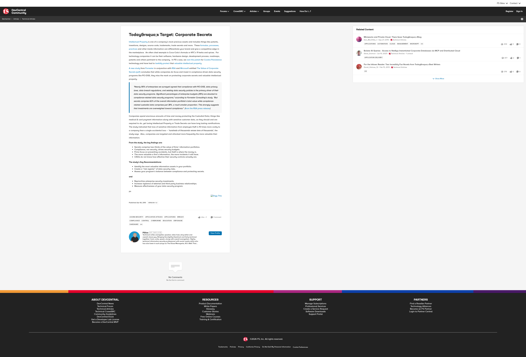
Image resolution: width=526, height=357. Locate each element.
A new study (134, 68)
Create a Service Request (315, 309)
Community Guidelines (105, 314)
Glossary (210, 309)
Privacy (241, 347)
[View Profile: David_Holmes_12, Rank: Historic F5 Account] (359, 66)
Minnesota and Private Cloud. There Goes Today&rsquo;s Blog (392, 37)
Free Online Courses (210, 316)
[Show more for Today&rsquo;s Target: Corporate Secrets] (141, 224)
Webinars (210, 314)
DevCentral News (105, 303)
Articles (16, 19)
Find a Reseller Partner (421, 303)
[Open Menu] (522, 19)
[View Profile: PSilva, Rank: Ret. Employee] (134, 236)
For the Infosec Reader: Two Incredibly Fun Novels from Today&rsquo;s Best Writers (402, 64)
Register (509, 11)
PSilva (145, 232)
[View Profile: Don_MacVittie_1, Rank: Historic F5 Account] (359, 39)
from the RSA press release (197, 108)
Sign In (519, 11)
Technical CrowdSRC (105, 311)
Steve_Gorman (370, 54)
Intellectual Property (138, 42)
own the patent (194, 59)
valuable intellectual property (187, 63)
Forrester (149, 68)
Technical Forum (105, 306)
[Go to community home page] (14, 11)
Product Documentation (210, 303)
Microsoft (184, 68)
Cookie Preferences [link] (300, 347)
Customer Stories (210, 311)
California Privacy (253, 347)
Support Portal (316, 314)
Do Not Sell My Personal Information (276, 347)
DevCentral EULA (105, 316)
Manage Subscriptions (315, 303)
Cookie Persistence (213, 59)
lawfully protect (162, 63)
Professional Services (315, 306)
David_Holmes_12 (371, 67)
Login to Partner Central (420, 311)
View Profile (215, 233)
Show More (439, 79)
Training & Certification (210, 319)
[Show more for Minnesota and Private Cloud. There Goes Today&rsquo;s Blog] (422, 43)
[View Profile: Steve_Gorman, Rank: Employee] (359, 53)
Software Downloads (316, 311)
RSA (174, 68)
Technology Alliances (421, 306)
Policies (233, 347)
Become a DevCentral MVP (105, 322)
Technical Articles (28, 19)
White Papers (210, 306)
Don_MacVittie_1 (370, 40)
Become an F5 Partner (421, 309)
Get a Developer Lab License (105, 319)
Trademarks (223, 347)
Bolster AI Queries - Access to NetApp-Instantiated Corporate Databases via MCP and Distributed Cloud (412, 51)
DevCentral (6, 19)
